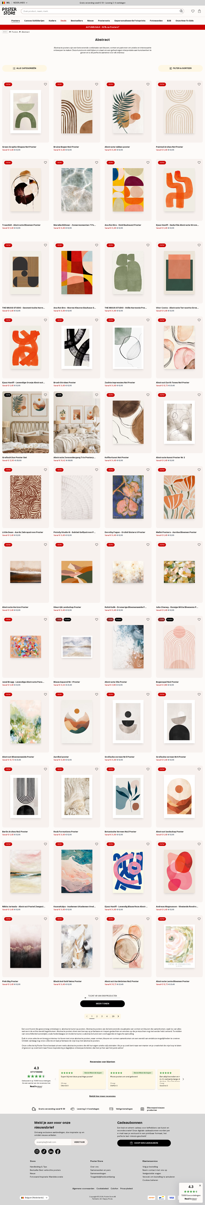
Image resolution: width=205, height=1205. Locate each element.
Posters (15, 32)
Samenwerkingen (98, 1173)
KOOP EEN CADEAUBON (146, 1143)
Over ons (94, 1166)
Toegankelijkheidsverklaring (102, 1177)
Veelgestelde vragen (152, 1173)
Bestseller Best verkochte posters (45, 1170)
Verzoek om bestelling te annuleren (159, 1177)
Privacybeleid (126, 1188)
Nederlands (19, 3)
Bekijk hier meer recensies (102, 1096)
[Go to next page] (118, 1016)
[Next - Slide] (183, 1079)
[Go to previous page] (86, 1016)
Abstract (26, 32)
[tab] (193, 11)
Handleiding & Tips (38, 1166)
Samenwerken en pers (100, 1170)
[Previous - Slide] (55, 1079)
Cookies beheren (150, 1180)
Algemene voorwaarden (83, 1188)
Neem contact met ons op (155, 1170)
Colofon (114, 1188)
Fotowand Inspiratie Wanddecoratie (46, 1177)
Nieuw (32, 1173)
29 (113, 1016)
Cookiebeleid (102, 1188)
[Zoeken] (181, 11)
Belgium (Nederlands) (34, 1197)
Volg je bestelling (150, 1166)
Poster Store (108, 1197)
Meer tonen (102, 1003)
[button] (191, 1193)
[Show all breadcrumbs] (5, 31)
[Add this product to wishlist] (45, 84)
